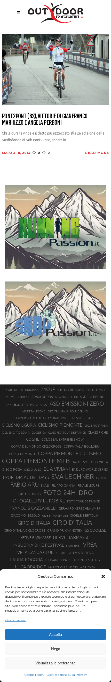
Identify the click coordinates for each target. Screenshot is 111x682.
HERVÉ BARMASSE (71, 537)
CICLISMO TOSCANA (15, 432)
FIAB (45, 485)
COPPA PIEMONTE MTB (36, 460)
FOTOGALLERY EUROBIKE (37, 500)
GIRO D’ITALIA (72, 522)
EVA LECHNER (72, 476)
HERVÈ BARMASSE (35, 538)
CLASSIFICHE (98, 432)
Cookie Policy (34, 675)
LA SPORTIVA (83, 553)
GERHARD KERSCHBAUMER (79, 508)
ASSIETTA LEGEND (33, 411)
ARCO (43, 404)
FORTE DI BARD (29, 494)
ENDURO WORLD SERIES (90, 469)
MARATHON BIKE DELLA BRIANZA (71, 567)
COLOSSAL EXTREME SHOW (62, 439)
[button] (103, 576)
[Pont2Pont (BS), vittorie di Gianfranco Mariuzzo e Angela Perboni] (55, 68)
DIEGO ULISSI (33, 469)
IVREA (89, 544)
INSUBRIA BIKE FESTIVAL (38, 545)
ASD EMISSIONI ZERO (77, 403)
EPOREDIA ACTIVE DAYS (26, 477)
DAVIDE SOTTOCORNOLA (90, 462)
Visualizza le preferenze (55, 663)
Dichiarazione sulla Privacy (67, 675)
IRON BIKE (72, 545)
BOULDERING (79, 411)
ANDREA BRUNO (92, 396)
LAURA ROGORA (26, 559)
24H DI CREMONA (70, 389)
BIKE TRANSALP (57, 411)
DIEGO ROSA (12, 469)
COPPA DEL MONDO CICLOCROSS (36, 446)
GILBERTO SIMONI (55, 515)
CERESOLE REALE (81, 418)
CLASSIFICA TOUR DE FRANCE (67, 432)
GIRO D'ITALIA (34, 523)
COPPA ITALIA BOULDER (81, 446)
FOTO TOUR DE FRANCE (83, 501)
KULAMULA (63, 552)
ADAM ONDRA (42, 396)
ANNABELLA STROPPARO (22, 404)
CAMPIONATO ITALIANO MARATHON (41, 418)
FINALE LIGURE (88, 485)
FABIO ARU (24, 484)
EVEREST (101, 477)
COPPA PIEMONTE (22, 454)
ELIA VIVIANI (57, 468)
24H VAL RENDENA (17, 396)
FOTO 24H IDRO (68, 492)
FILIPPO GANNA (63, 485)
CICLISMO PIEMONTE (60, 424)
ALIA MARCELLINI (66, 396)
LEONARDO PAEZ (57, 560)
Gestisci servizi (15, 620)
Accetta (55, 634)
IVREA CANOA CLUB (35, 552)
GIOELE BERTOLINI (84, 515)
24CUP (48, 389)
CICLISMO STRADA (96, 425)
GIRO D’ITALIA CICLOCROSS (24, 530)
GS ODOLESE (95, 530)
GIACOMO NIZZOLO (25, 515)
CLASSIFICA (38, 432)
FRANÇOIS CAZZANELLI (33, 508)
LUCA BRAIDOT (30, 566)
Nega (55, 649)
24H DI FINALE (96, 389)
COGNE (32, 439)
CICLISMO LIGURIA (19, 425)
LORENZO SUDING (86, 560)
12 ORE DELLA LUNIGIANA (21, 389)
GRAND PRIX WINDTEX (64, 530)
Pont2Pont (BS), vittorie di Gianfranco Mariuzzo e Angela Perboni (44, 119)
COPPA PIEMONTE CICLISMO (69, 453)
